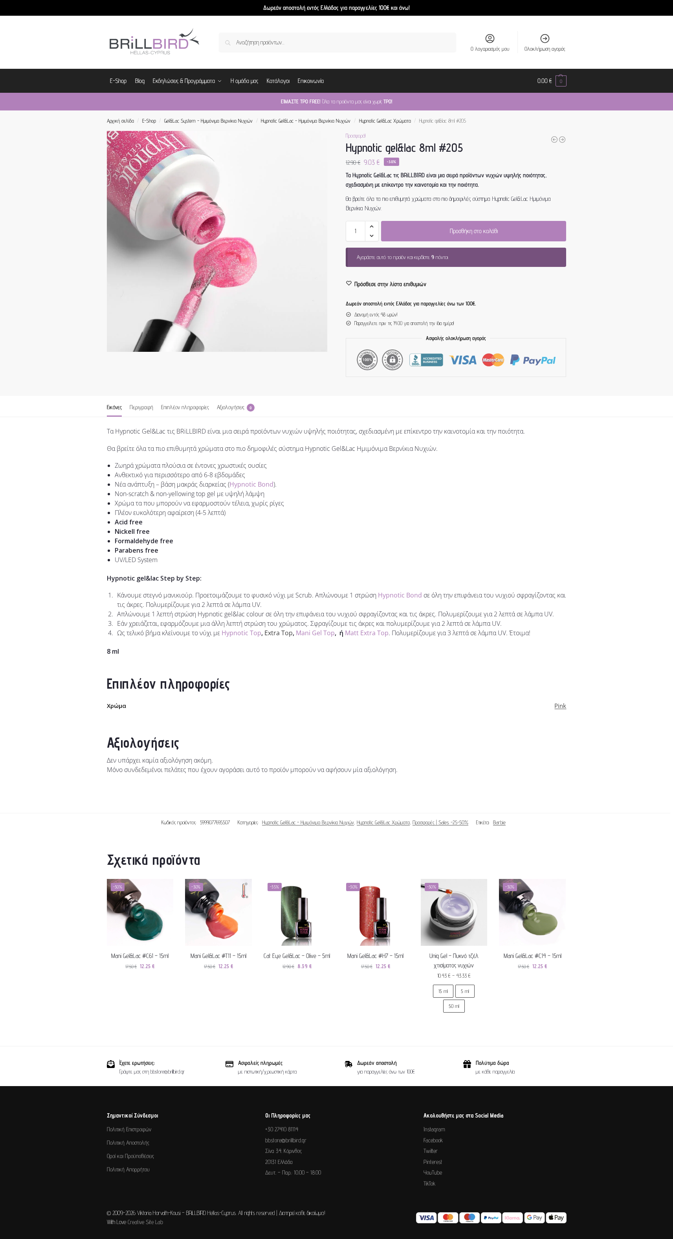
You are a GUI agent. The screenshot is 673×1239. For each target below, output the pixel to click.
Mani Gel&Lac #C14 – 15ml (532, 956)
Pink (560, 706)
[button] (552, 81)
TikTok (429, 1183)
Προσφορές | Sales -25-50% (440, 822)
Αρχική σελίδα (120, 121)
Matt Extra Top (367, 633)
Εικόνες (114, 407)
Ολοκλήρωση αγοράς (544, 49)
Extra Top (278, 633)
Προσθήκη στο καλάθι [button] (140, 983)
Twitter (431, 1150)
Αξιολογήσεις (234, 407)
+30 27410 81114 (281, 1129)
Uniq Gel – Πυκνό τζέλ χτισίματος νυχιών (454, 960)
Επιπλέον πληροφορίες (185, 407)
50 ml (454, 1006)
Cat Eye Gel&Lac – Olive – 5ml (297, 956)
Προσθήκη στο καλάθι (474, 231)
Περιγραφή (141, 407)
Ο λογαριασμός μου (490, 49)
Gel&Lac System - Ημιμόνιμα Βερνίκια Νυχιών (208, 121)
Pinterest (433, 1161)
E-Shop (149, 121)
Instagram (434, 1129)
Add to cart (453, 1026)
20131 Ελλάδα (279, 1161)
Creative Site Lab (145, 1222)
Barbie (499, 822)
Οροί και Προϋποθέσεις (130, 1156)
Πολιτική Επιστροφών (129, 1129)
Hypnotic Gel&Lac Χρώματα (385, 121)
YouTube (433, 1172)
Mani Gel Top (315, 633)
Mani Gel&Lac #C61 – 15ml (140, 956)
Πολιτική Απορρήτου (128, 1169)
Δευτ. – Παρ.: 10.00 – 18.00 (293, 1172)
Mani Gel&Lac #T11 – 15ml (218, 956)
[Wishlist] (161, 891)
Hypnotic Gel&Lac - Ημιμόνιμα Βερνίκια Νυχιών (305, 121)
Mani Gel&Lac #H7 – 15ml (375, 956)
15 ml (443, 991)
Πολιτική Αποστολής (128, 1142)
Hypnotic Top (241, 633)
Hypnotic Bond (251, 484)
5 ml (465, 991)
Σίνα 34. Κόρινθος (283, 1150)
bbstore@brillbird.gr (285, 1140)
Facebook (433, 1140)
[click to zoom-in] (217, 241)
